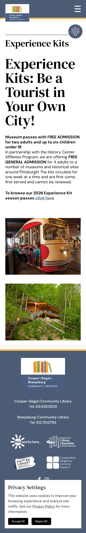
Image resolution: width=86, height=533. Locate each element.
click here (44, 198)
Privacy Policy (43, 506)
